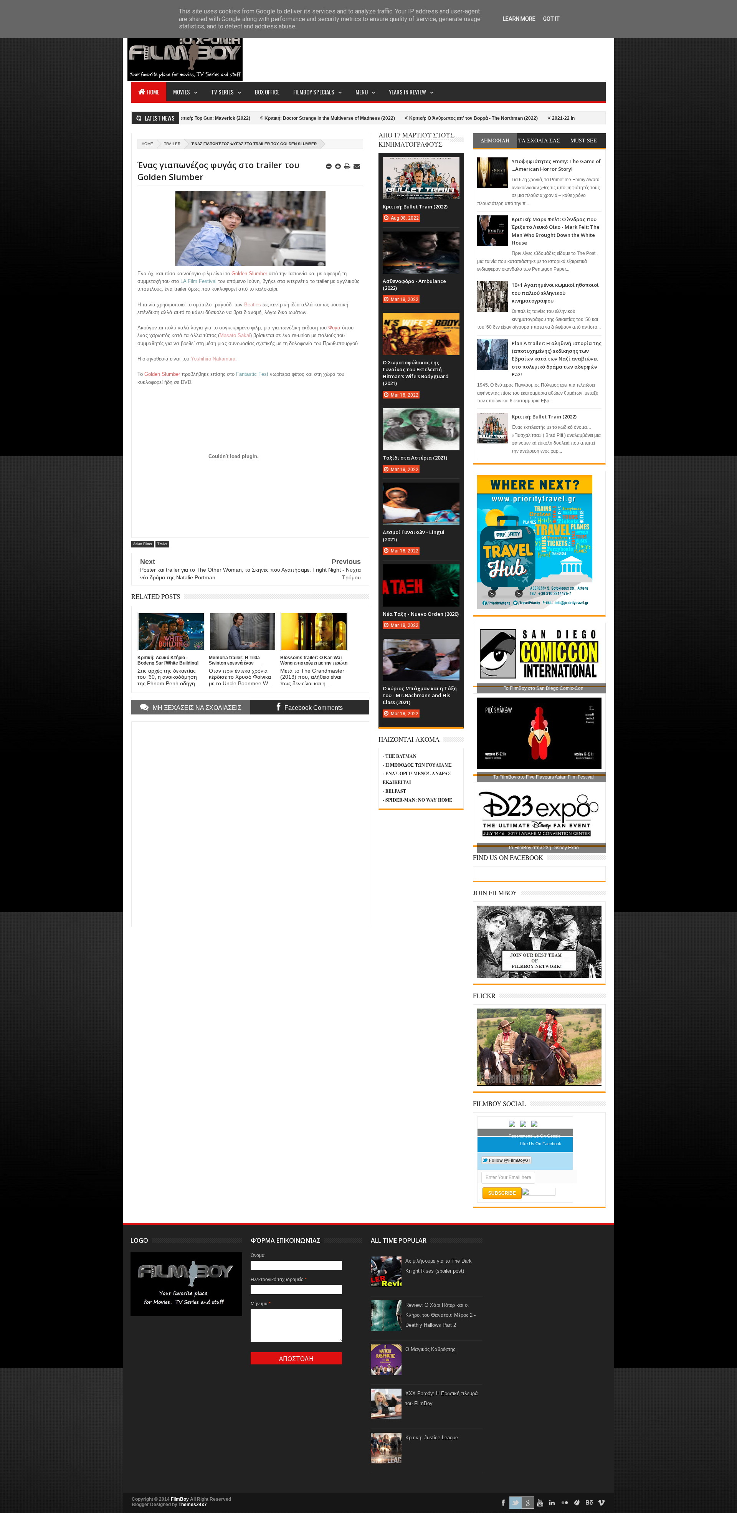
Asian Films (142, 544)
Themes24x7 (192, 1504)
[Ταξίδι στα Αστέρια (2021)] (421, 415)
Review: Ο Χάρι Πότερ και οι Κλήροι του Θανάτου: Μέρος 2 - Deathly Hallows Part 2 (440, 1315)
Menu (361, 92)
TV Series (222, 92)
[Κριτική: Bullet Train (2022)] (421, 164)
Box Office (267, 92)
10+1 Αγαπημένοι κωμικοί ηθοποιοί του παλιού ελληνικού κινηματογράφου (555, 292)
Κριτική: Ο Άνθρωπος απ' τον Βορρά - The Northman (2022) (417, 118)
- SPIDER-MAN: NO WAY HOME (417, 800)
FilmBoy (180, 1499)
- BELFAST (394, 791)
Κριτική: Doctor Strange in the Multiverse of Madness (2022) (273, 118)
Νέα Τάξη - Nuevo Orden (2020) (421, 613)
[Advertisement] (466, 52)
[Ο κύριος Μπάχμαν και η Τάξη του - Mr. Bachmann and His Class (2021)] (421, 646)
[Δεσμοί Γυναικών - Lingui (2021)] (421, 490)
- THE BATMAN (399, 756)
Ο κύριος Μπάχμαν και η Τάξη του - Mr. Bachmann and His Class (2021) (420, 695)
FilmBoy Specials (313, 92)
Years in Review (407, 92)
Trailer (172, 144)
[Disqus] (250, 823)
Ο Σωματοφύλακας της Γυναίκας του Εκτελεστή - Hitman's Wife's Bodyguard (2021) (416, 373)
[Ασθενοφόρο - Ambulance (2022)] (421, 239)
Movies (181, 92)
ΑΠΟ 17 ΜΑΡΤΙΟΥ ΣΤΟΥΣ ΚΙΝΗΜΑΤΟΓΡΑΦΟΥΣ (416, 140)
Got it (551, 19)
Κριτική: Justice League (431, 1437)
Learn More (519, 19)
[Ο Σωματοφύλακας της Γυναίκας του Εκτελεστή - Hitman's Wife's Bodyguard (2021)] (421, 320)
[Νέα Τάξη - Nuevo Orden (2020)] (421, 572)
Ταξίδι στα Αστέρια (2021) (415, 457)
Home (153, 92)
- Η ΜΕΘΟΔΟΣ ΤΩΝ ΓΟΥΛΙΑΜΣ (417, 765)
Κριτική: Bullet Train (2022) (544, 416)
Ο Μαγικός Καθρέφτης (430, 1349)
